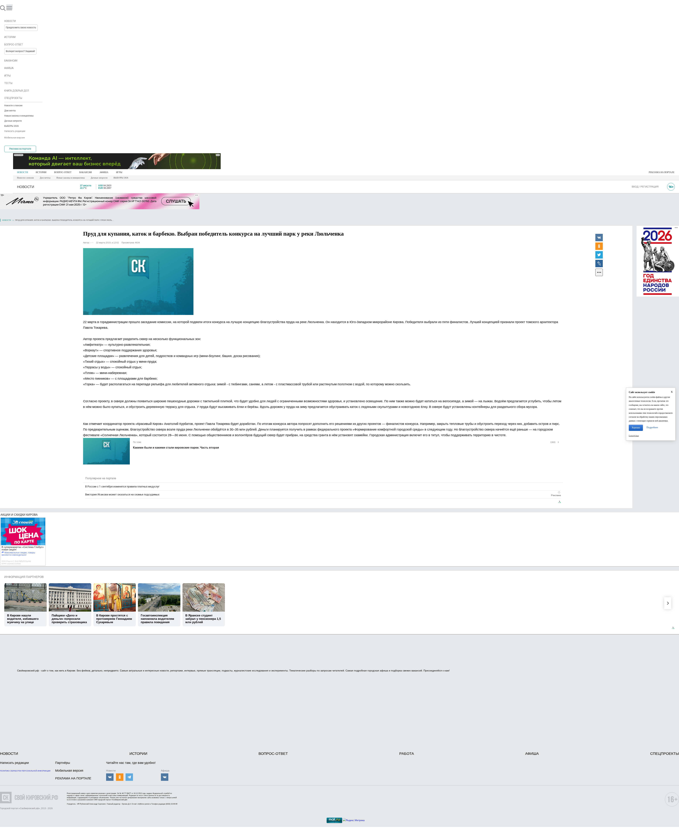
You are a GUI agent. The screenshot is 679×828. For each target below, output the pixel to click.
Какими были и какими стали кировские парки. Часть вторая (176, 447)
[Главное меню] (9, 6)
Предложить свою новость (21, 27)
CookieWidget (634, 436)
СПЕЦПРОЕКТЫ (664, 753)
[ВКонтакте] (599, 237)
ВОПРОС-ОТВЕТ (62, 172)
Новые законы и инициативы (70, 178)
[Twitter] (599, 255)
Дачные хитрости (99, 178)
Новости (6, 220)
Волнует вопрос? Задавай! (20, 51)
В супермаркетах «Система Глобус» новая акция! (23, 548)
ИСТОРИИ (41, 172)
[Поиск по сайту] (3, 8)
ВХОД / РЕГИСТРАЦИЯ (645, 186)
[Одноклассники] (599, 246)
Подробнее (652, 427)
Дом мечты (45, 178)
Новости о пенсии (25, 178)
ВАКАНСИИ (85, 172)
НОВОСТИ (22, 172)
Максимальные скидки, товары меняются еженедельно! (18, 553)
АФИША (104, 172)
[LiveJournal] (599, 263)
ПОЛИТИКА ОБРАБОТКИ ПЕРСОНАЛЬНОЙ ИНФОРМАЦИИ (25, 771)
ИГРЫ (119, 172)
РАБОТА (406, 753)
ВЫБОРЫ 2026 (121, 178)
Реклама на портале (20, 148)
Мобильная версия (69, 770)
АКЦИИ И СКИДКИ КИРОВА (19, 514)
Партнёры (62, 763)
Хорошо (636, 427)
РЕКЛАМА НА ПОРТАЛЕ (661, 172)
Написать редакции (14, 763)
